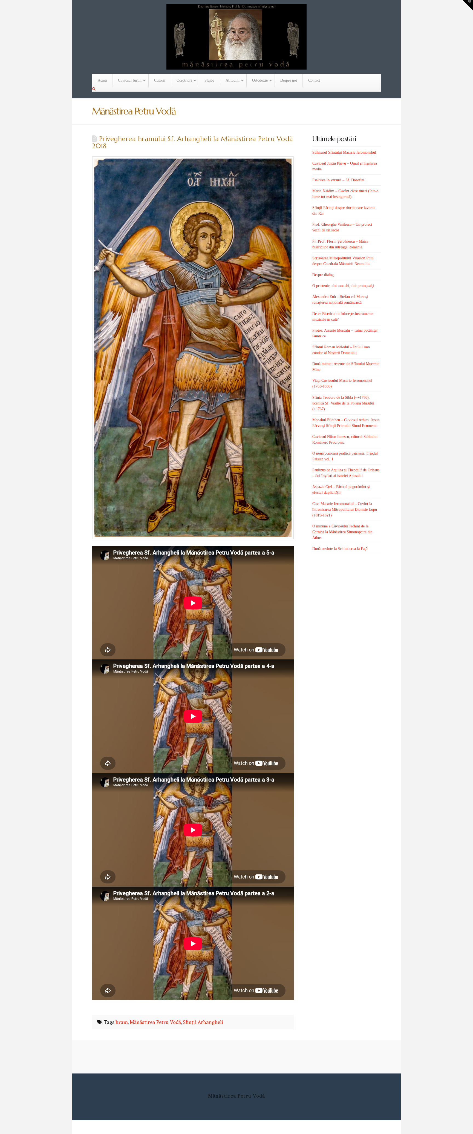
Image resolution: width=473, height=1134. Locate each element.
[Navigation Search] (94, 89)
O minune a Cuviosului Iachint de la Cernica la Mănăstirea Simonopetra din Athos (342, 532)
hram (122, 1022)
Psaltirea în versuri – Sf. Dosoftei (338, 180)
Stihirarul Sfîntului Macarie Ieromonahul (344, 152)
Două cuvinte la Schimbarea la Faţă (339, 549)
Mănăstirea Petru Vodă (155, 1022)
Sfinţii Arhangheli (203, 1022)
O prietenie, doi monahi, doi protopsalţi (343, 286)
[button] (468, 5)
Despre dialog (323, 275)
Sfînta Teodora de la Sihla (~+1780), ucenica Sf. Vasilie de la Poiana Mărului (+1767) (343, 403)
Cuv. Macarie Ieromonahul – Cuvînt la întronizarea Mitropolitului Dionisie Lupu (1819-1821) (344, 509)
